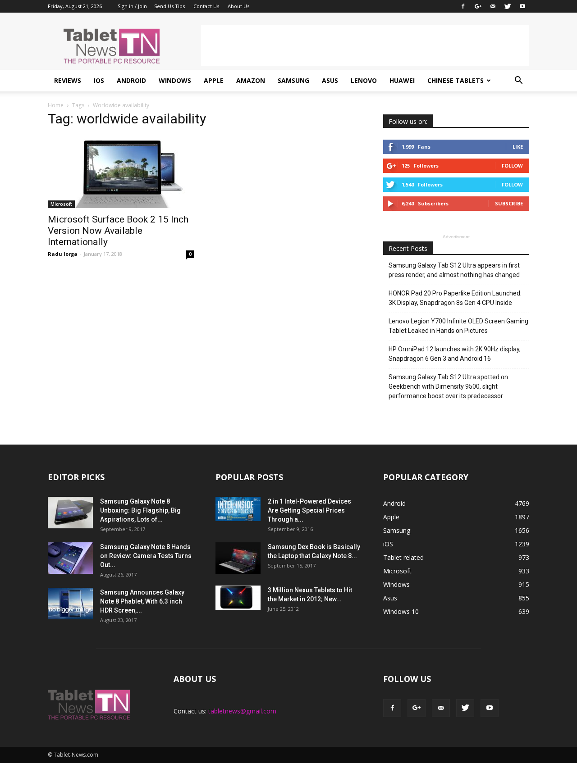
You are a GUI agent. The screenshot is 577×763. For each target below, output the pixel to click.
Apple (214, 80)
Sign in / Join (132, 6)
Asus (330, 80)
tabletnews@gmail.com (242, 711)
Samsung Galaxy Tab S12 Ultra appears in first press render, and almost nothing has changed (454, 270)
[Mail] (492, 6)
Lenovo (364, 80)
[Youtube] (522, 6)
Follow (512, 165)
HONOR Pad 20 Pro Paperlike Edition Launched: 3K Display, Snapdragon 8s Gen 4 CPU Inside (455, 298)
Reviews (67, 80)
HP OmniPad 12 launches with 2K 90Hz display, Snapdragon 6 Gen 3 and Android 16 (455, 353)
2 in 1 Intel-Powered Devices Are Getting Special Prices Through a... (309, 510)
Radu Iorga (63, 253)
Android (131, 80)
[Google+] (478, 6)
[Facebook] (463, 6)
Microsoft (61, 204)
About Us (238, 6)
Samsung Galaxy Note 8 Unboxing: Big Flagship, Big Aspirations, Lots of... (140, 510)
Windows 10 (401, 611)
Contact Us (206, 6)
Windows (175, 80)
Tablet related (403, 557)
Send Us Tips (169, 6)
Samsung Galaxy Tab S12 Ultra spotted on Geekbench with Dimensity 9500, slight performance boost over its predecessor (448, 386)
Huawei (402, 80)
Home (56, 105)
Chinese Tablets (455, 80)
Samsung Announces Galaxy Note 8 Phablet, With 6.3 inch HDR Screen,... (142, 601)
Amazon (250, 80)
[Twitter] (507, 6)
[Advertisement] (365, 45)
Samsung (293, 80)
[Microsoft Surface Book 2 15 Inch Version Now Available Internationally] (121, 172)
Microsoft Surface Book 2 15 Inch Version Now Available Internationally (118, 230)
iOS (99, 80)
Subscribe (509, 203)
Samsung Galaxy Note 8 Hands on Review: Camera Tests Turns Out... (146, 555)
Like (518, 146)
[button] (518, 80)
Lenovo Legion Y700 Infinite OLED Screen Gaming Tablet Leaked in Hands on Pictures (458, 326)
